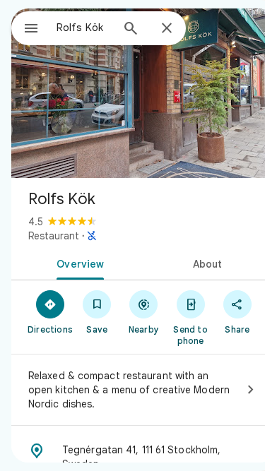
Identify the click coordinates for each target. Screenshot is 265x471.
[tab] (77, 263)
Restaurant (53, 235)
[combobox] (84, 27)
